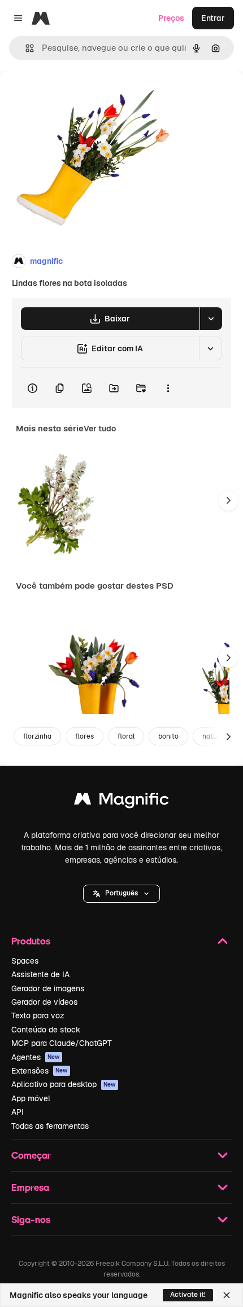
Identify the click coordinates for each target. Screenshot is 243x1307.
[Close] (226, 1295)
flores (84, 736)
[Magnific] (121, 801)
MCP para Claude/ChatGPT (61, 1043)
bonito (168, 736)
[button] (121, 894)
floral (126, 736)
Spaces (24, 961)
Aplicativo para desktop (63, 1084)
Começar (31, 1155)
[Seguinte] (228, 500)
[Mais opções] (168, 388)
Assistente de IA (40, 974)
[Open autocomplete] (25, 48)
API (17, 1112)
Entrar (213, 18)
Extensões (39, 1071)
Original (72, 96)
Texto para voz (37, 1015)
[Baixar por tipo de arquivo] (210, 318)
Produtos (30, 941)
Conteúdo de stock (45, 1030)
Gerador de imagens (47, 988)
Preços (171, 18)
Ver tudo (100, 428)
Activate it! (188, 1294)
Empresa (30, 1187)
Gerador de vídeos (44, 1002)
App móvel (30, 1098)
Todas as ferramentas (50, 1126)
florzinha (37, 736)
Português (121, 893)
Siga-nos (30, 1219)
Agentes (35, 1057)
